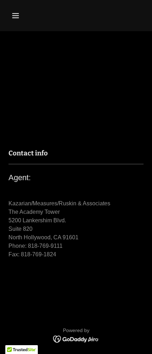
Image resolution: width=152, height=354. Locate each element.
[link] (76, 339)
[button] (23, 15)
